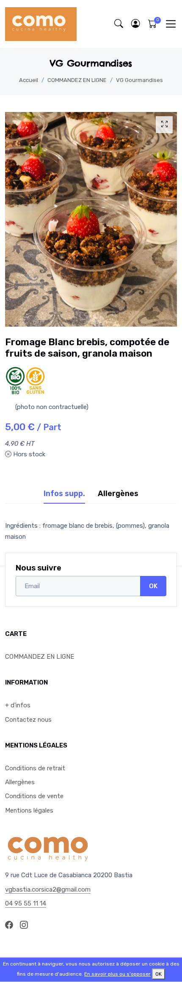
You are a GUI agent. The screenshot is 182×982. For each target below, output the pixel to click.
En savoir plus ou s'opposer (117, 974)
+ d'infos (17, 705)
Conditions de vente (34, 796)
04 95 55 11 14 (25, 903)
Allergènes (20, 782)
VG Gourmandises (139, 80)
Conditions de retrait (35, 768)
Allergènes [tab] (118, 493)
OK (153, 586)
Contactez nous (28, 719)
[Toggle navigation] (171, 24)
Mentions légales (29, 810)
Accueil (28, 80)
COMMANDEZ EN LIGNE (77, 80)
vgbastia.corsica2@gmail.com (48, 889)
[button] (135, 23)
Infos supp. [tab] (64, 493)
